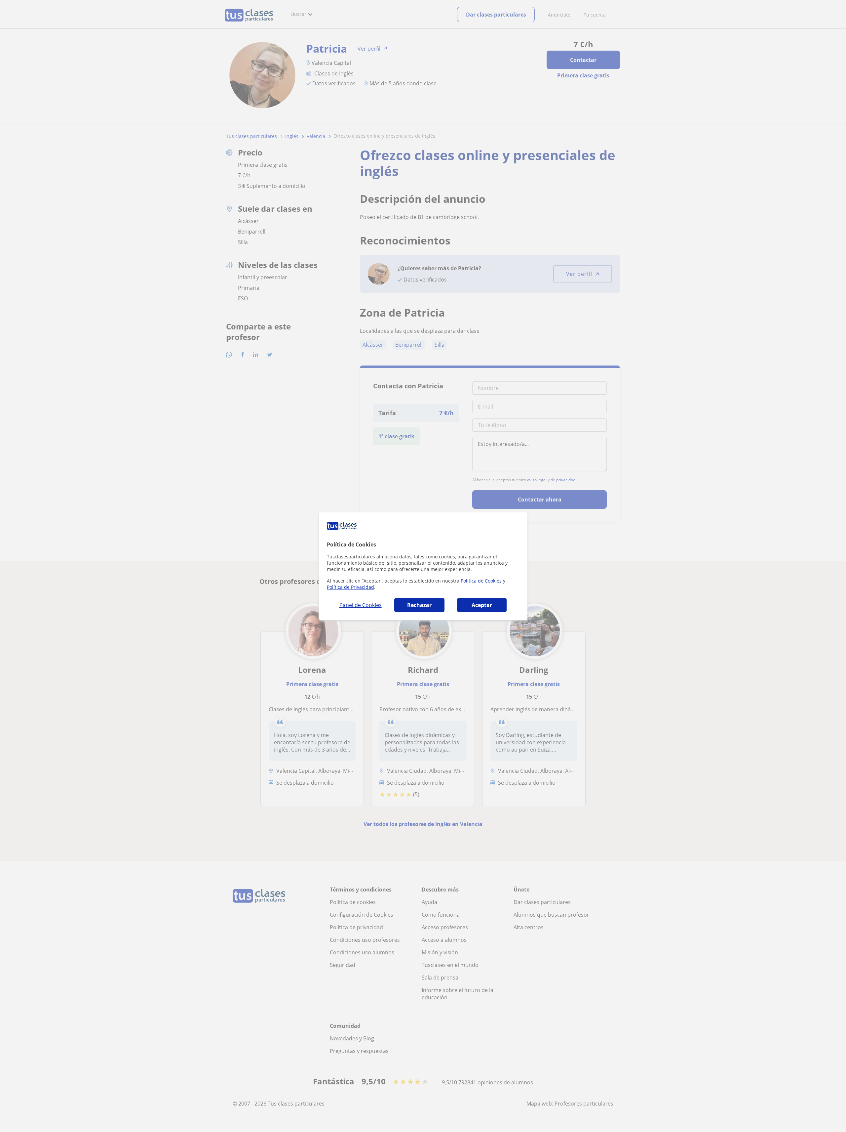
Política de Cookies (481, 581)
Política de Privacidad (350, 587)
